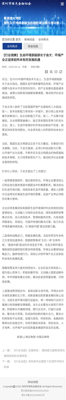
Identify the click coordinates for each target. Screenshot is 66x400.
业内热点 (43, 39)
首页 (18, 39)
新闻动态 (29, 39)
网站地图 (33, 381)
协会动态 (33, 46)
